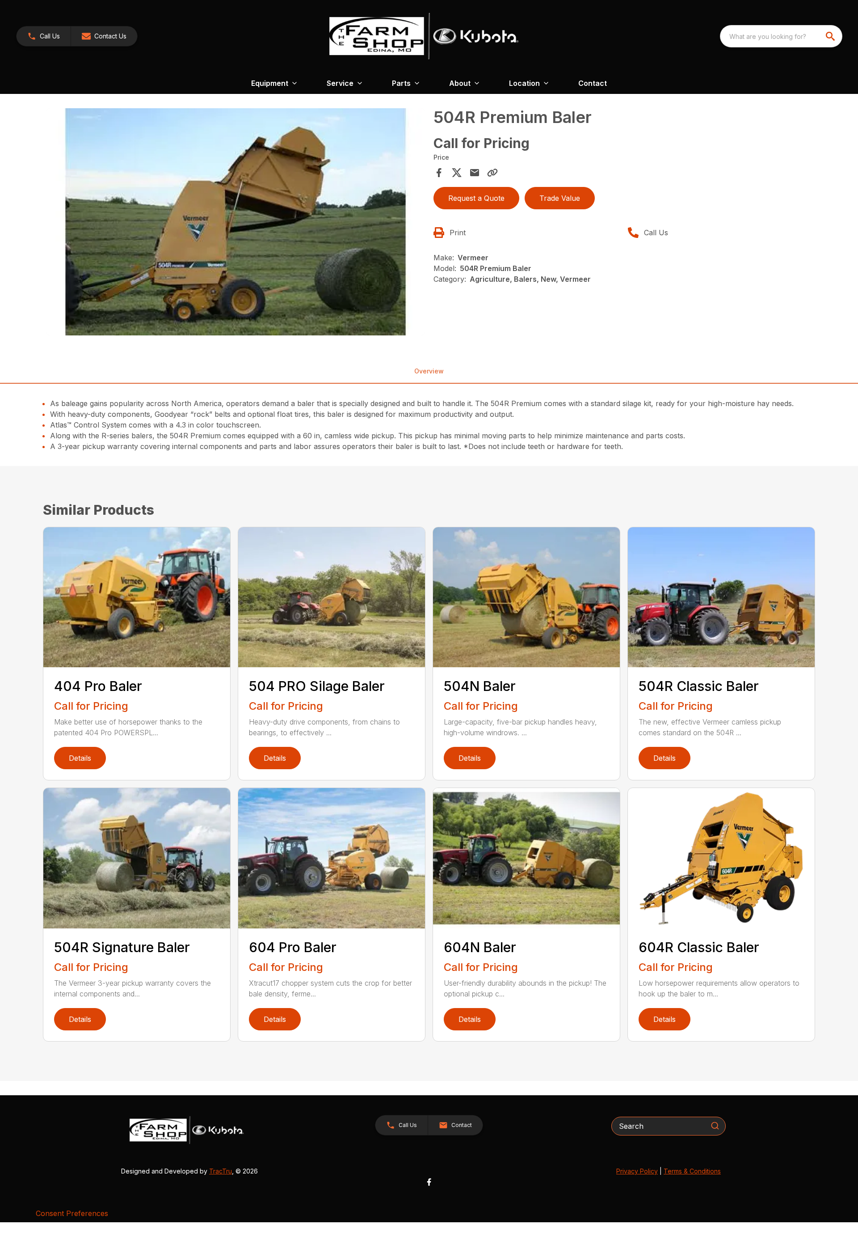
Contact (592, 83)
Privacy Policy (637, 1171)
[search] (831, 36)
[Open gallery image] (235, 221)
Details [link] (80, 758)
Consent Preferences (72, 1213)
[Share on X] (456, 172)
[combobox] (781, 36)
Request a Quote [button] (476, 198)
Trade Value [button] (559, 198)
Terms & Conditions (692, 1171)
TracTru (220, 1171)
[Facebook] (429, 1182)
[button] (43, 36)
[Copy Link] (492, 172)
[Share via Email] (474, 172)
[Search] (715, 1125)
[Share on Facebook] (438, 172)
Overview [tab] (429, 371)
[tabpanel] (235, 223)
